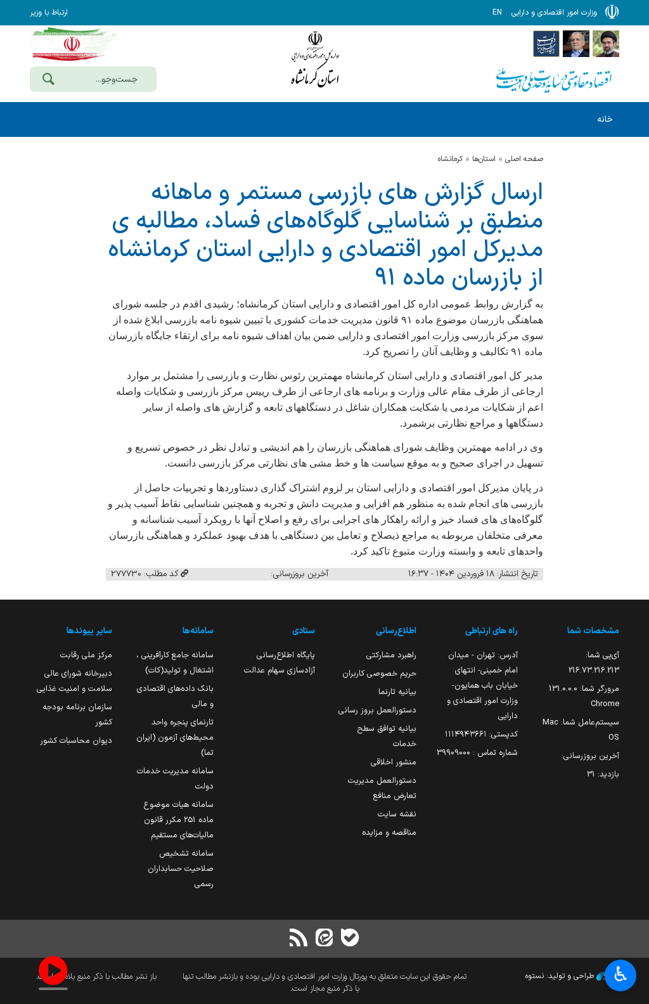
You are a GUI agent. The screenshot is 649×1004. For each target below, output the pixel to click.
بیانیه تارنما (397, 692)
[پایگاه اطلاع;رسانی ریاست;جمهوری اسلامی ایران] (576, 43)
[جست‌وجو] (48, 80)
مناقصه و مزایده (389, 833)
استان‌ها (484, 159)
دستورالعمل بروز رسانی (377, 710)
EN (497, 12)
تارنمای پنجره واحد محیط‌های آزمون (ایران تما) (175, 737)
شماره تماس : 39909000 (477, 753)
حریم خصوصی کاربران (379, 673)
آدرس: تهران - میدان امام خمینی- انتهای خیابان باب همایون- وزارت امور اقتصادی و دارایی (482, 685)
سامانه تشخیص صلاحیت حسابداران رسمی (181, 868)
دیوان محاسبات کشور (76, 741)
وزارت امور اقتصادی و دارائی (315, 61)
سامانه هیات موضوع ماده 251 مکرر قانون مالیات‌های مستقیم (178, 820)
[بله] (350, 939)
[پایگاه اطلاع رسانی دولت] (546, 43)
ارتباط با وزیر (49, 12)
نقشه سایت (397, 814)
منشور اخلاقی (393, 762)
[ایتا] (324, 939)
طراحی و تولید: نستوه (560, 976)
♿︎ (621, 974)
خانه (605, 119)
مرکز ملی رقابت (86, 655)
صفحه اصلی (524, 159)
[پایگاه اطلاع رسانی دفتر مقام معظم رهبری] (606, 43)
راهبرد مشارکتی (391, 655)
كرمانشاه (450, 159)
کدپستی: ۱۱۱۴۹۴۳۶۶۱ (481, 734)
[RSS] (299, 939)
